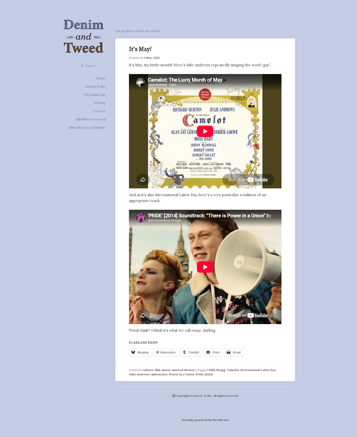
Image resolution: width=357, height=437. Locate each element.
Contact (99, 111)
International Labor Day (258, 370)
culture (148, 370)
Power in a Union (181, 374)
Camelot (233, 370)
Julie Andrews (139, 374)
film (157, 370)
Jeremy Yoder (95, 86)
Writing (100, 103)
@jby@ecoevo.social (91, 119)
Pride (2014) (204, 374)
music (166, 370)
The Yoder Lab (95, 95)
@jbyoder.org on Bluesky (87, 128)
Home (101, 78)
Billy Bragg (217, 370)
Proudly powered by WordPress (205, 420)
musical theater (183, 370)
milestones (159, 374)
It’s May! (140, 49)
